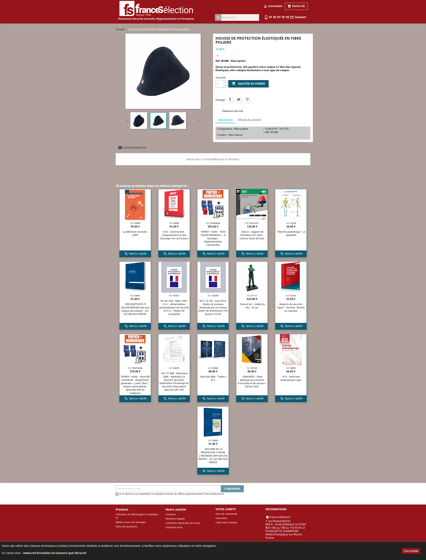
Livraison (171, 514)
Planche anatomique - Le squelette (291, 233)
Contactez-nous (174, 527)
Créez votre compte (226, 522)
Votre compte (225, 509)
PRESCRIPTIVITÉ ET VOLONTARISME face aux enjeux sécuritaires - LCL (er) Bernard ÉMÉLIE (135, 309)
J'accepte (411, 551)
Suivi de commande (226, 513)
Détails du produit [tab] (249, 119)
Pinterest (247, 99)
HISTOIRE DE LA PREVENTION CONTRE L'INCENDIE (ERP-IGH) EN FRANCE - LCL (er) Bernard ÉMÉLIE (213, 455)
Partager (230, 99)
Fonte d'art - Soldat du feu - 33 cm (252, 306)
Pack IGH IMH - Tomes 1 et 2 (213, 378)
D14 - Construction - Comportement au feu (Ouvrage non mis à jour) (174, 235)
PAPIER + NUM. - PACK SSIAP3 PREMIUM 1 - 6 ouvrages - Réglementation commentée (213, 238)
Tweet (238, 99)
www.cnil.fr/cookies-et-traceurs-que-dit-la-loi (54, 553)
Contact (298, 17)
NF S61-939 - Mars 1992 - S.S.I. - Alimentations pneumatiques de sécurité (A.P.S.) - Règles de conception (174, 307)
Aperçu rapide (135, 254)
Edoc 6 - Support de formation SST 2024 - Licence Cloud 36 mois (252, 235)
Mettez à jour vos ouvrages (131, 522)
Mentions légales (175, 518)
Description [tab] (225, 119)
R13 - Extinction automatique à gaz (290, 378)
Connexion (221, 518)
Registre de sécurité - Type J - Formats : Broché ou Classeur (291, 307)
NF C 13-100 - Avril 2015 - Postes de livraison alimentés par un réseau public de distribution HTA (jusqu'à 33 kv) (213, 307)
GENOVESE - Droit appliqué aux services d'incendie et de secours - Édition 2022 (252, 381)
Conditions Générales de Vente (183, 523)
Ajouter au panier (248, 84)
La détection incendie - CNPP (135, 233)
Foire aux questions (126, 526)
